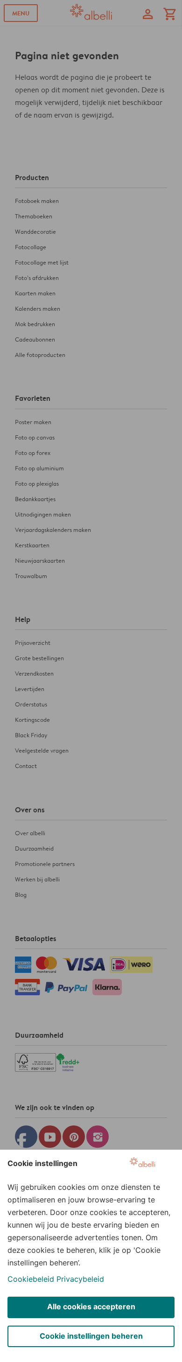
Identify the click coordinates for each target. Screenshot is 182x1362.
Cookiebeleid (30, 1279)
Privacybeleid (80, 1279)
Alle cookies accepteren (91, 1306)
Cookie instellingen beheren (91, 1336)
